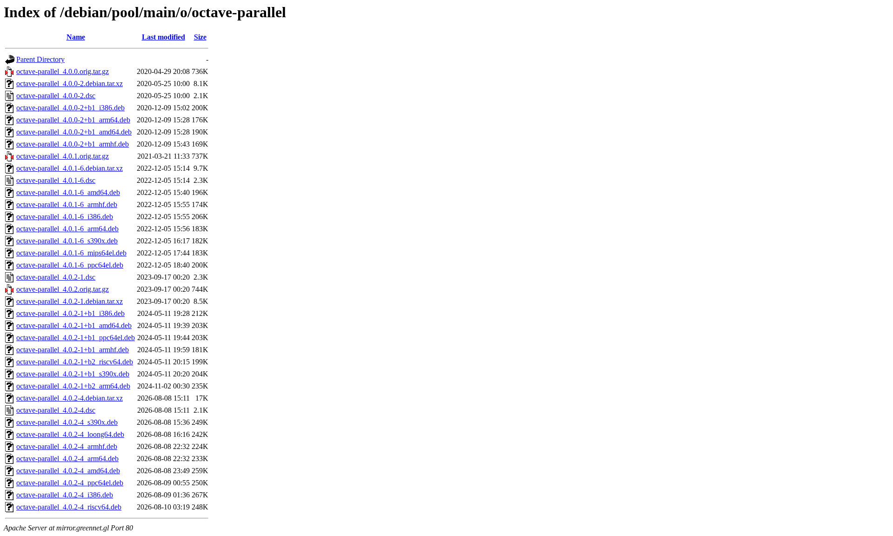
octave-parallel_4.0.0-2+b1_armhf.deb (72, 144)
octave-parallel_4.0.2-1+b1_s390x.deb (72, 374)
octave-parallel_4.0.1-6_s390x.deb (67, 241)
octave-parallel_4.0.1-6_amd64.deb (68, 192)
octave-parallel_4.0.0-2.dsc (55, 96)
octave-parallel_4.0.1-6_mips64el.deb (71, 253)
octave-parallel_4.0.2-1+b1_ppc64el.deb (75, 338)
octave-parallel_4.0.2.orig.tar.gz (62, 289)
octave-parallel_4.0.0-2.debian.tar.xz (69, 83)
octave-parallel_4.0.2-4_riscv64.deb (68, 507)
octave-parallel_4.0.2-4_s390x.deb (67, 422)
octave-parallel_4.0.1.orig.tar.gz (62, 156)
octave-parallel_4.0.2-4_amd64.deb (68, 471)
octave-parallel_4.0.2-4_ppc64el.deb (69, 483)
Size (200, 37)
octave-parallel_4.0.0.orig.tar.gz (62, 71)
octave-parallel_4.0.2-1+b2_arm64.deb (73, 386)
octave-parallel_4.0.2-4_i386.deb (64, 495)
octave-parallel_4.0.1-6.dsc (55, 180)
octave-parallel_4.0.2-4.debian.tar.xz (69, 398)
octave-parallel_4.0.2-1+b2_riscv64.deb (74, 362)
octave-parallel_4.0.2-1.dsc (55, 277)
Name (76, 37)
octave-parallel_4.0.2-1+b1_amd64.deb (74, 325)
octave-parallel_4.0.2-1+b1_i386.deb (70, 313)
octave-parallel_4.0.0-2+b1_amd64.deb (74, 132)
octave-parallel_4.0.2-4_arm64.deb (67, 458)
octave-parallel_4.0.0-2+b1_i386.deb (70, 108)
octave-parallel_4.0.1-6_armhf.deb (66, 204)
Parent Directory (40, 59)
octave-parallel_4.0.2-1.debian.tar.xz (69, 301)
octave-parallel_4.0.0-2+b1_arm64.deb (73, 120)
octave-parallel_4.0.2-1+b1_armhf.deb (72, 350)
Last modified (163, 37)
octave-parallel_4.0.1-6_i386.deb (64, 217)
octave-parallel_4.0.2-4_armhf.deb (66, 446)
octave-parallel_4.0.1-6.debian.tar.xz (69, 168)
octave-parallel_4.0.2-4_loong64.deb (70, 434)
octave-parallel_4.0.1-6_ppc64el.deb (69, 265)
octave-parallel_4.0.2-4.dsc (55, 410)
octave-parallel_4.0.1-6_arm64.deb (67, 229)
